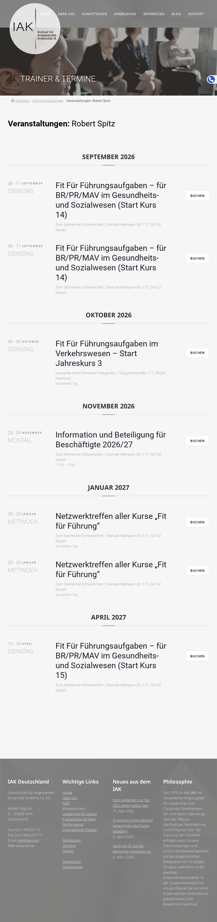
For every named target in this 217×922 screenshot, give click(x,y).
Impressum (72, 861)
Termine (69, 845)
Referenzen (72, 840)
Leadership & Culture (80, 813)
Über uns (70, 797)
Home (67, 792)
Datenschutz (73, 866)
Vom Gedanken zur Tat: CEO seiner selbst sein (131, 803)
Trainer (68, 851)
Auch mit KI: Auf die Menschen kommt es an (132, 848)
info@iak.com (28, 840)
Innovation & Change (80, 829)
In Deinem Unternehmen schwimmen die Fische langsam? (133, 826)
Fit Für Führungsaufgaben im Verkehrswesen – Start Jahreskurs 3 (107, 353)
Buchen (197, 195)
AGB (66, 803)
